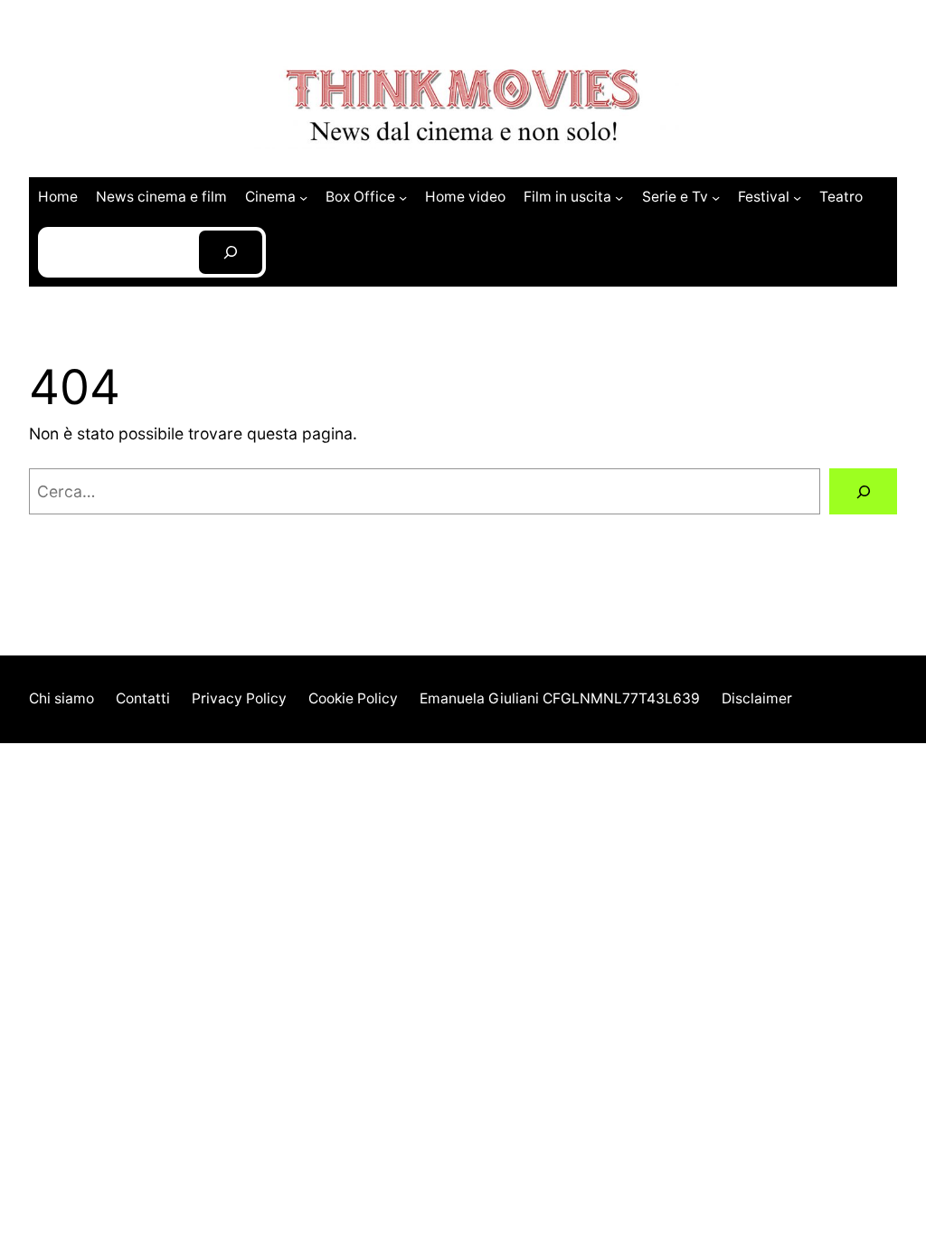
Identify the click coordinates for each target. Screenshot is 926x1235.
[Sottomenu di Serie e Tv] (716, 197)
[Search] (230, 253)
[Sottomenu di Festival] (797, 197)
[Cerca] (863, 491)
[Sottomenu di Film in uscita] (619, 197)
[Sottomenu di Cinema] (303, 197)
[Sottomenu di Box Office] (403, 197)
